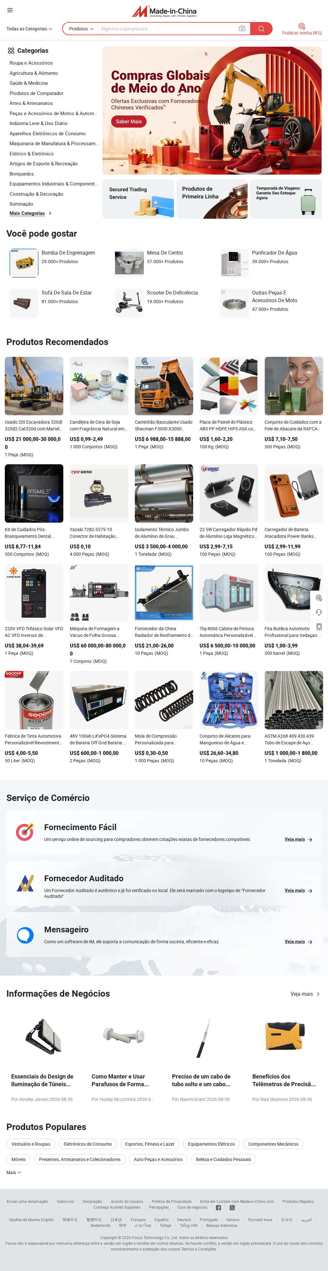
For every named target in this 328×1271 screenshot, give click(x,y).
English (47, 1219)
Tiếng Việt (189, 1225)
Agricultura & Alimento (34, 73)
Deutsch (184, 1219)
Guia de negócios (192, 1207)
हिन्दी (122, 1225)
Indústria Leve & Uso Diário (39, 123)
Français (138, 1219)
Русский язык (260, 1219)
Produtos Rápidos (298, 1201)
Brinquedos (22, 173)
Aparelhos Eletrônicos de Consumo (48, 133)
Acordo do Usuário (127, 1201)
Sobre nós (65, 1201)
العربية (306, 1219)
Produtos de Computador (36, 93)
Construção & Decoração (36, 194)
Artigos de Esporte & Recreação (44, 163)
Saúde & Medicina (29, 83)
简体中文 (70, 1219)
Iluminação (21, 203)
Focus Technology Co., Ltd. (155, 1237)
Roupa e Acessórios (31, 62)
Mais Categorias (27, 213)
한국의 (286, 1219)
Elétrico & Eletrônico (32, 153)
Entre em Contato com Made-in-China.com (237, 1201)
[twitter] (232, 1207)
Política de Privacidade (172, 1201)
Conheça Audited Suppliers (117, 1207)
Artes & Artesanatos (31, 103)
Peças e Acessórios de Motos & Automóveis (54, 113)
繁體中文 (94, 1219)
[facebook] (218, 1207)
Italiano (233, 1219)
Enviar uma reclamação (27, 1201)
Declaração (92, 1201)
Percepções (159, 1207)
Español (161, 1219)
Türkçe (165, 1225)
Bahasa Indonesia (221, 1225)
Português (209, 1219)
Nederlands (101, 1225)
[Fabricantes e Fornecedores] (164, 11)
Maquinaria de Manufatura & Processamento (54, 143)
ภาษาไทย (143, 1225)
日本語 (116, 1219)
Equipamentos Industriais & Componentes (54, 183)
